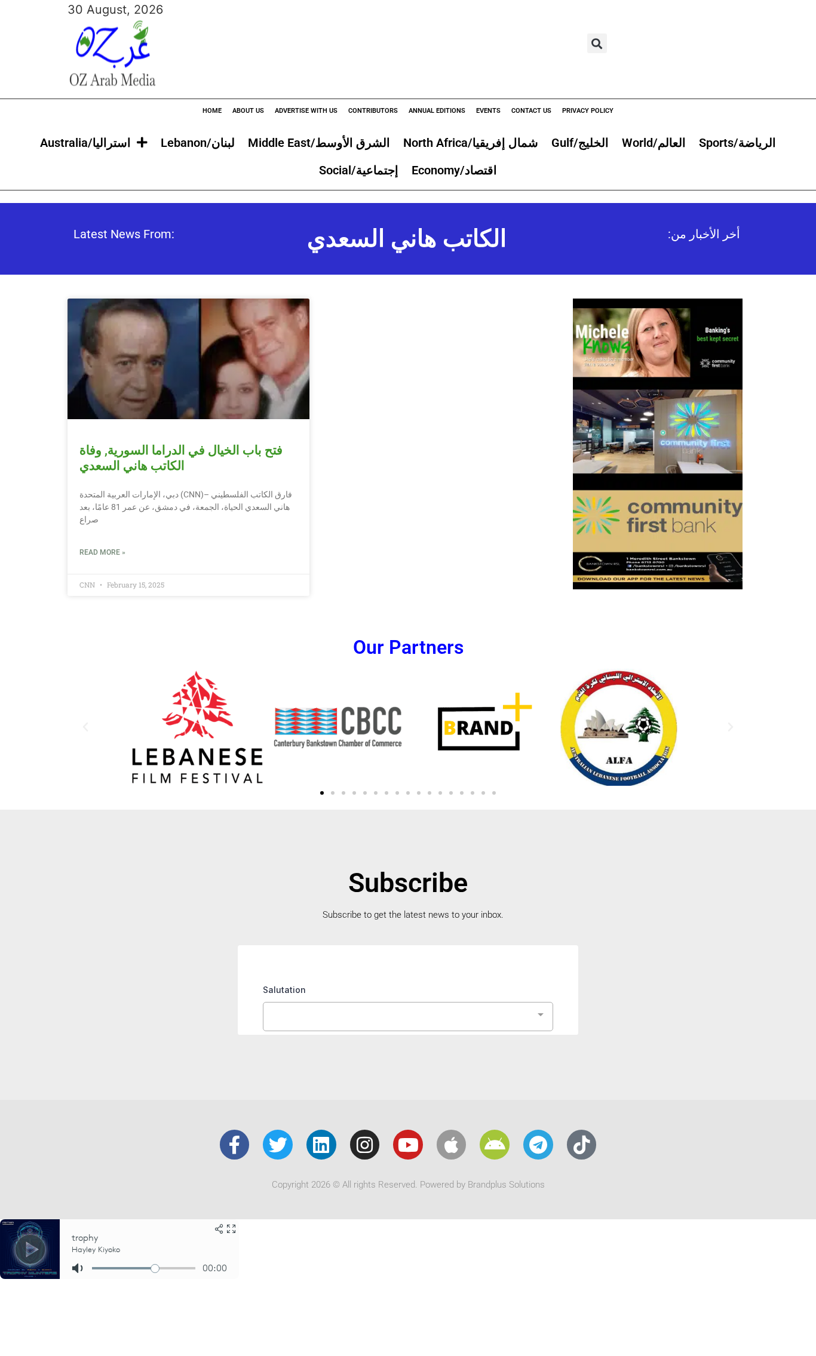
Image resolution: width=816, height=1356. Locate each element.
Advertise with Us (306, 111)
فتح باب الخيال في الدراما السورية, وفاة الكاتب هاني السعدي (181, 457)
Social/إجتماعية (358, 170)
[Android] (495, 1145)
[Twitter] (278, 1145)
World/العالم (654, 143)
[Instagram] (365, 1145)
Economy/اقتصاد (454, 170)
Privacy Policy (587, 111)
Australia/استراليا (85, 143)
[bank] (658, 585)
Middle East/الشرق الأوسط (319, 143)
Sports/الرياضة (737, 143)
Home (212, 111)
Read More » (102, 552)
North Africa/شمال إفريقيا (470, 143)
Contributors (373, 111)
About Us (248, 111)
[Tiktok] (582, 1145)
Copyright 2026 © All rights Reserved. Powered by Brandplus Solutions (408, 1184)
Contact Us (531, 111)
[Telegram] (538, 1145)
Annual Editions (437, 111)
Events (488, 111)
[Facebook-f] (235, 1145)
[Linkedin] (321, 1145)
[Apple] (452, 1145)
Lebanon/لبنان (198, 143)
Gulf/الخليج (580, 143)
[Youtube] (408, 1145)
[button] (597, 43)
